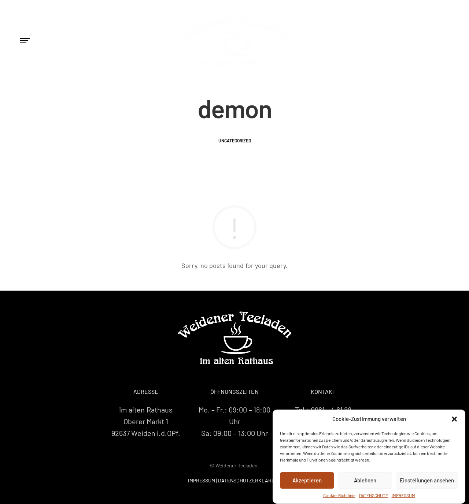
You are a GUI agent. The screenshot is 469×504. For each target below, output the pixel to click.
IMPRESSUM (403, 495)
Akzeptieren (307, 480)
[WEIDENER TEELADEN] (234, 338)
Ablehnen (365, 480)
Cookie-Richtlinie (339, 495)
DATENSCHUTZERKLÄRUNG (249, 480)
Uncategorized (234, 140)
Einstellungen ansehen (427, 480)
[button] (454, 419)
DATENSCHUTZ (373, 495)
